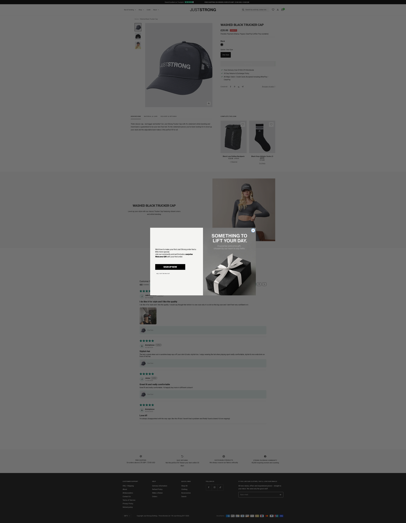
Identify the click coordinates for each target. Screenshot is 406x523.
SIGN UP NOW (170, 267)
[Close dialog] (253, 230)
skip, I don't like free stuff (162, 273)
